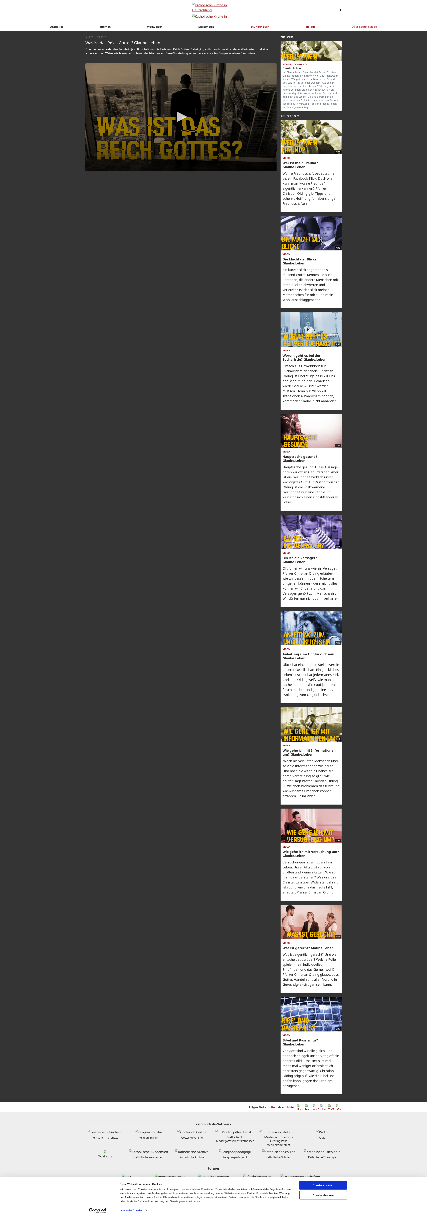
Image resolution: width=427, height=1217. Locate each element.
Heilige (311, 27)
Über (364, 27)
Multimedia (206, 27)
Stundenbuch (260, 27)
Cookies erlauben (323, 1185)
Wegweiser (154, 27)
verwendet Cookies (131, 1210)
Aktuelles (56, 27)
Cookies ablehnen (323, 1195)
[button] (181, 116)
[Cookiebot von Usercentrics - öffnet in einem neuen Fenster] (97, 1210)
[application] (181, 117)
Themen (105, 27)
